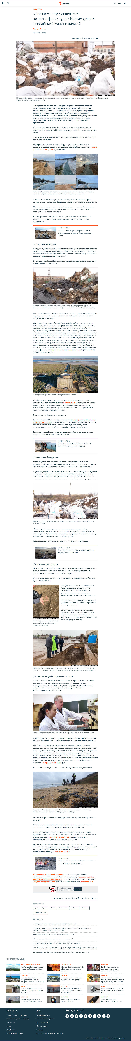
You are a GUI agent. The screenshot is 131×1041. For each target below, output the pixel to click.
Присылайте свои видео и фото (17, 1015)
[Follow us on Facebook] (67, 1016)
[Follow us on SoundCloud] (94, 1016)
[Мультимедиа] (125, 3)
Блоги (23, 986)
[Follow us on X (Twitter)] (72, 1016)
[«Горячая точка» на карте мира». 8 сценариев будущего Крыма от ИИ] (93, 989)
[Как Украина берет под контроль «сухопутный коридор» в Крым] (13, 967)
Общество (37, 9)
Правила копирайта (43, 1022)
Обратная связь (41, 1026)
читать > (78, 889)
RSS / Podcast (10, 1030)
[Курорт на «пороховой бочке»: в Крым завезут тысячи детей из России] (45, 446)
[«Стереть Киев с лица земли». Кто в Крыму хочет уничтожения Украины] (53, 967)
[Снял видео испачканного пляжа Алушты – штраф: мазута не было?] (45, 553)
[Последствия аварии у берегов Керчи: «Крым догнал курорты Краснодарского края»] (45, 233)
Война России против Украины (31, 965)
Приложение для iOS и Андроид (17, 1019)
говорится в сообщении (52, 763)
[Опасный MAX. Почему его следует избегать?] (53, 999)
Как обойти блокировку (14, 1033)
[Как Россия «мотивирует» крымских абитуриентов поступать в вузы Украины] (93, 967)
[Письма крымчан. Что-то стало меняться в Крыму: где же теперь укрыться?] (13, 989)
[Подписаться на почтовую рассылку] (108, 1016)
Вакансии (39, 1030)
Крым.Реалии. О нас (43, 1015)
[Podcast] (103, 1016)
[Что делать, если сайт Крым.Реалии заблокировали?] (93, 999)
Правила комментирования (45, 1019)
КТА (119, 3)
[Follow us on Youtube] (76, 1016)
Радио (8, 1026)
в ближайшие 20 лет (61, 852)
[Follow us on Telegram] (90, 1016)
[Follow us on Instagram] (81, 1016)
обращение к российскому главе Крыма (65, 350)
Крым (103, 986)
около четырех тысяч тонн (59, 837)
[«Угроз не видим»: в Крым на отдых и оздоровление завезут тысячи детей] (53, 989)
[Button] (77, 38)
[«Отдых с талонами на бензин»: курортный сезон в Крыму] (53, 978)
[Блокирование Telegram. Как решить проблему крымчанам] (13, 999)
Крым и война (66, 965)
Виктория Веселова (39, 29)
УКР (114, 3)
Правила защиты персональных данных (49, 1033)
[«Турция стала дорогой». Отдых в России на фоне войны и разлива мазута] (45, 863)
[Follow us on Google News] (85, 1016)
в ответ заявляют (69, 403)
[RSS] (99, 1016)
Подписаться (10, 1022)
